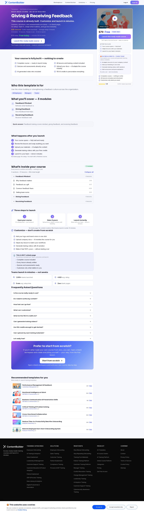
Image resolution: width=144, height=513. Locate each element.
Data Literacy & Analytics (34, 481)
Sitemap (123, 468)
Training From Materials (81, 457)
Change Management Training (83, 475)
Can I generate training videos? (25, 321)
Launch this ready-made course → (115, 36)
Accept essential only (116, 507)
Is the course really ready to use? (25, 293)
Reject (132, 507)
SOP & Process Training (34, 477)
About (122, 450)
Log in (126, 2)
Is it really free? (19, 339)
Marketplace (58, 2)
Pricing (92, 2)
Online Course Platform (104, 461)
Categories (100, 464)
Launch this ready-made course (26, 41)
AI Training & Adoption (33, 453)
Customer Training (56, 457)
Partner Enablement (33, 474)
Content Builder (70, 2)
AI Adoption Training (80, 482)
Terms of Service (126, 461)
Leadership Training (80, 478)
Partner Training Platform (81, 461)
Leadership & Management (35, 461)
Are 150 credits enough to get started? (28, 327)
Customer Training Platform (82, 464)
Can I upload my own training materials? (28, 333)
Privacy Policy (125, 457)
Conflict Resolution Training (82, 471)
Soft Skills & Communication (29, 9)
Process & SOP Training (57, 468)
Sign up (134, 2)
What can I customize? (22, 310)
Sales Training (54, 453)
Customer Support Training (35, 464)
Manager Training (79, 468)
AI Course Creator (102, 453)
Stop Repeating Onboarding (82, 453)
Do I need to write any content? (25, 299)
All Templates (101, 450)
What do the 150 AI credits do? (25, 316)
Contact (123, 453)
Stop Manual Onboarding (81, 450)
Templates (14, 9)
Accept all (99, 507)
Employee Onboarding (34, 450)
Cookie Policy (125, 464)
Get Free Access (102, 471)
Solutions (82, 2)
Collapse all (89, 172)
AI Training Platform (103, 457)
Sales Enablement (32, 457)
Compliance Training (56, 464)
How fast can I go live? (22, 304)
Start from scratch (51, 360)
